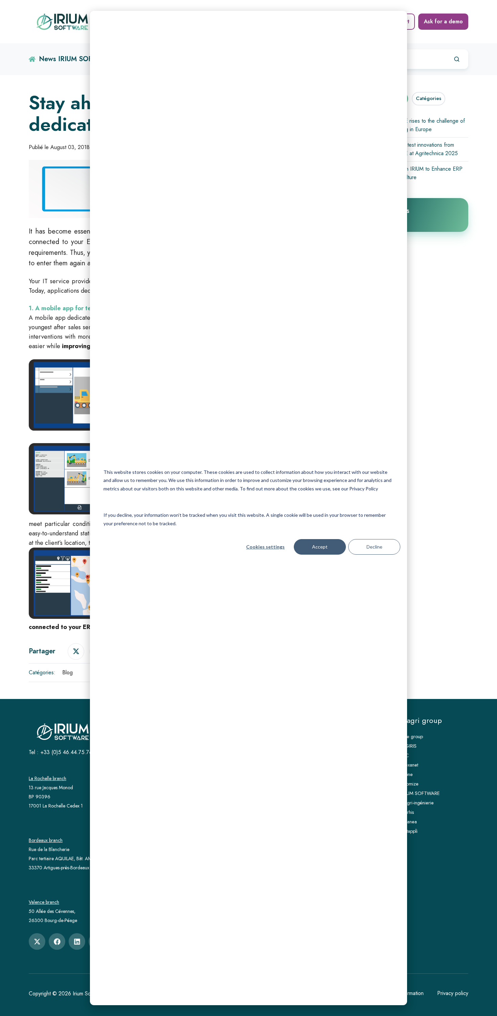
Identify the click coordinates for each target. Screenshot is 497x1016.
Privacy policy (452, 993)
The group (412, 736)
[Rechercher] (456, 59)
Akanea (409, 821)
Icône (407, 774)
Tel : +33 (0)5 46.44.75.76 (60, 752)
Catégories (428, 98)
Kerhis (408, 812)
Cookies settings (265, 547)
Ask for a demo (443, 21)
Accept (320, 547)
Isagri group (422, 720)
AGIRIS (409, 746)
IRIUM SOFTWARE (421, 793)
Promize (410, 783)
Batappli (410, 831)
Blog (67, 672)
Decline (374, 547)
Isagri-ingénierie (418, 802)
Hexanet (410, 764)
